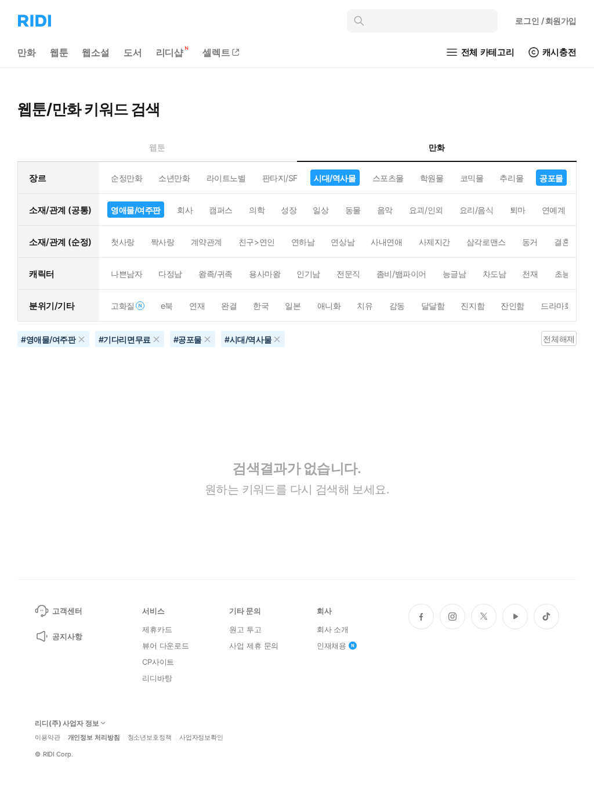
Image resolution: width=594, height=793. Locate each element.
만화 (26, 52)
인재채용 (331, 645)
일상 (320, 210)
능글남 (454, 274)
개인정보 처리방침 (94, 737)
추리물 (511, 178)
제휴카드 (157, 629)
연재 (197, 306)
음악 (385, 210)
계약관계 (206, 242)
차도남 (494, 274)
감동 (397, 306)
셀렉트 (216, 52)
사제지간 (434, 242)
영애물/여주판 (136, 210)
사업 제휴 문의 (253, 645)
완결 (229, 306)
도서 (133, 52)
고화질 (123, 306)
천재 (530, 274)
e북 (167, 306)
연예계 (554, 210)
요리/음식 (476, 210)
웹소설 (96, 52)
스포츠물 (388, 178)
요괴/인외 (426, 210)
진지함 (472, 306)
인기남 (308, 274)
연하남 (303, 242)
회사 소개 (333, 629)
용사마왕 (264, 274)
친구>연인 (256, 242)
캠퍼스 (221, 210)
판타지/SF (280, 178)
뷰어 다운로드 (165, 645)
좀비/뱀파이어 (401, 274)
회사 (185, 210)
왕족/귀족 (215, 274)
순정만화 (126, 178)
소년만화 (174, 178)
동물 (353, 210)
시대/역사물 (335, 178)
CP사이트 (158, 661)
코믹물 (472, 178)
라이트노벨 (226, 178)
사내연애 (386, 242)
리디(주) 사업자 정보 (67, 723)
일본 (292, 306)
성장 (288, 210)
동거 (530, 242)
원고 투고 (245, 629)
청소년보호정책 (150, 737)
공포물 (551, 178)
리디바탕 (157, 678)
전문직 (348, 274)
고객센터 (67, 610)
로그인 (546, 21)
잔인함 (512, 306)
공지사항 (67, 636)
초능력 (566, 274)
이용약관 (47, 737)
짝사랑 (163, 242)
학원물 (432, 178)
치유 (364, 306)
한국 (261, 306)
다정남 (170, 274)
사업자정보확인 (201, 737)
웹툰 (59, 52)
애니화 (329, 306)
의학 (257, 210)
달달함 (433, 306)
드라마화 (556, 306)
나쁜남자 (126, 274)
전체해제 (558, 339)
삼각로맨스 (486, 242)
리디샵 (170, 52)
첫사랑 (123, 242)
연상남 (342, 242)
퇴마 (518, 210)
